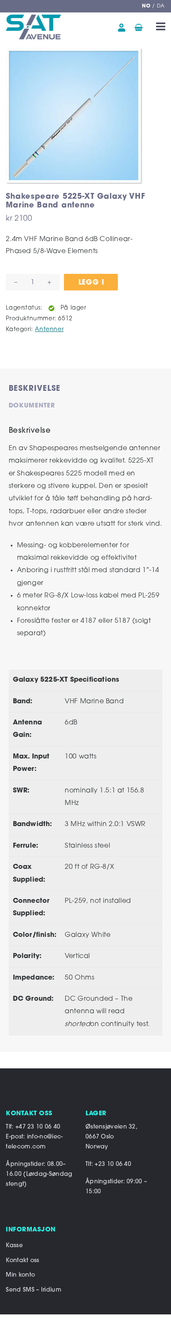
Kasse (14, 1246)
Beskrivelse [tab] (35, 389)
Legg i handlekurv (93, 284)
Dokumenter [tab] (32, 406)
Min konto (20, 1275)
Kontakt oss (22, 1261)
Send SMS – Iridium (33, 1290)
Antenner (49, 330)
